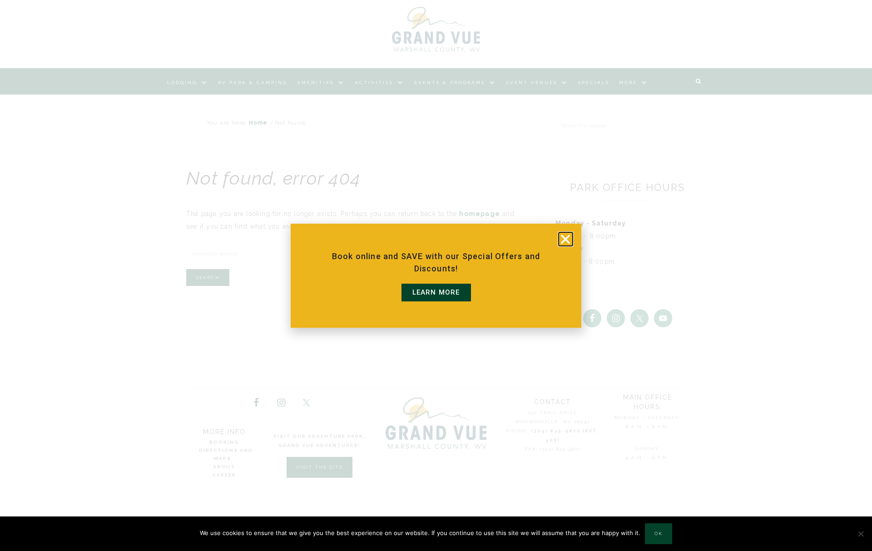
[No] (860, 533)
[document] (436, 275)
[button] (565, 239)
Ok (658, 533)
